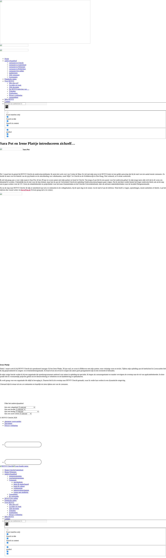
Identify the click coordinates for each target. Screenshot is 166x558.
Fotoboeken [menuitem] (13, 513)
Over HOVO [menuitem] (9, 502)
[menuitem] (85, 538)
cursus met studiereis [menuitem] (21, 492)
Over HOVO (9, 81)
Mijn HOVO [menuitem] (9, 517)
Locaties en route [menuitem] (15, 506)
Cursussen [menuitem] (12, 480)
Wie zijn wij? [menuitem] (13, 504)
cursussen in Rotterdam (17, 69)
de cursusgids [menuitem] (14, 496)
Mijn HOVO (9, 99)
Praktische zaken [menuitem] (10, 500)
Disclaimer (8, 423)
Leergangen (13, 77)
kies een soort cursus (12, 414)
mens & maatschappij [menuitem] (21, 484)
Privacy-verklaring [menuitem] (15, 515)
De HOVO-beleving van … (19, 89)
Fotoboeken (13, 93)
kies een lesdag (10, 411)
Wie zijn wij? (13, 83)
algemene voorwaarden (13, 421)
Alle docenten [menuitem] (14, 508)
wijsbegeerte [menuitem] (18, 488)
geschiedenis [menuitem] (18, 482)
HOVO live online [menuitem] (11, 498)
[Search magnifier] (7, 106)
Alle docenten (14, 87)
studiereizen (13, 73)
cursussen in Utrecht (16, 63)
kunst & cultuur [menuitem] (19, 486)
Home (7, 59)
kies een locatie (10, 409)
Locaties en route (15, 85)
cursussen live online (16, 71)
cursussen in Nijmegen (17, 67)
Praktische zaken (10, 79)
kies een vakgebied (11, 407)
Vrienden (12, 91)
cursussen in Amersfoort (17, 65)
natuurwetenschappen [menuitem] (21, 490)
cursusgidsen (13, 97)
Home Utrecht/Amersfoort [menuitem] (14, 470)
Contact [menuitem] (7, 519)
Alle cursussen (14, 75)
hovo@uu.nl (25, 190)
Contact (7, 101)
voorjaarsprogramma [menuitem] (16, 478)
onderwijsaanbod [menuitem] (11, 474)
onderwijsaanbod (11, 61)
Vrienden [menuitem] (12, 511)
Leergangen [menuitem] (13, 494)
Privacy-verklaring (15, 95)
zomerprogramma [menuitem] (15, 476)
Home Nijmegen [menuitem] (10, 472)
